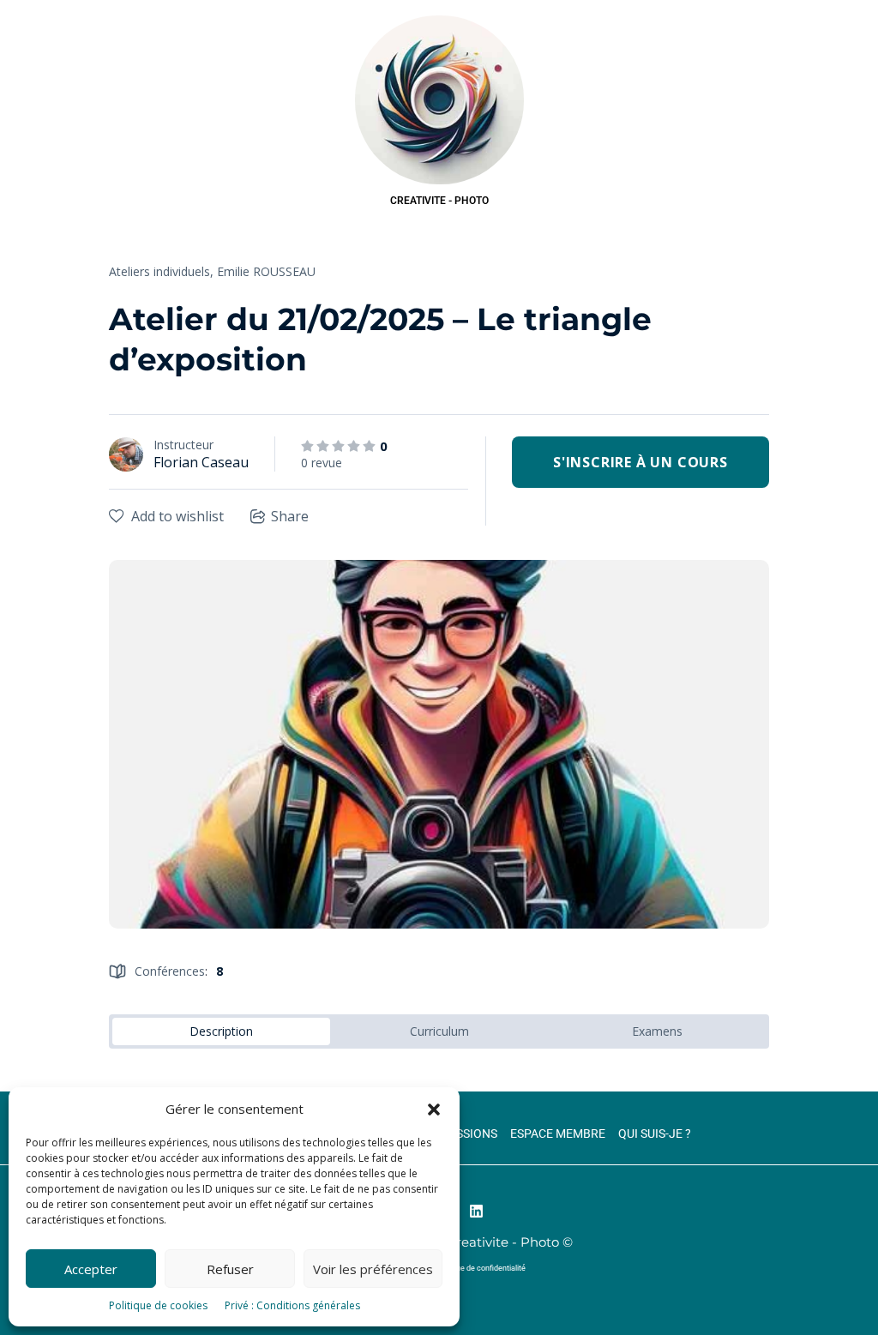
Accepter (90, 1269)
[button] (433, 1109)
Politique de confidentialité (480, 1268)
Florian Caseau (201, 462)
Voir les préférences (373, 1269)
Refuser (230, 1269)
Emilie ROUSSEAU (266, 271)
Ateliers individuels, (161, 271)
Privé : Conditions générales (292, 1305)
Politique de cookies (158, 1305)
